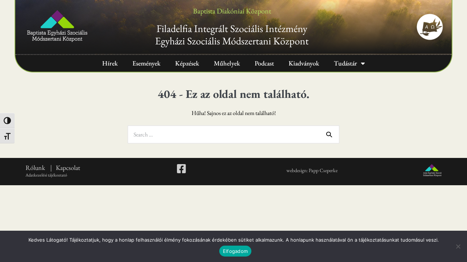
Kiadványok (304, 63)
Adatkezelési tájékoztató (46, 175)
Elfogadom (235, 251)
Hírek (110, 63)
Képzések (187, 63)
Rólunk (36, 167)
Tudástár (345, 63)
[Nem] (458, 246)
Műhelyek (227, 63)
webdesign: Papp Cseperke (311, 170)
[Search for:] (233, 134)
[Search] (329, 134)
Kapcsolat (68, 167)
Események (146, 63)
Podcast (264, 63)
